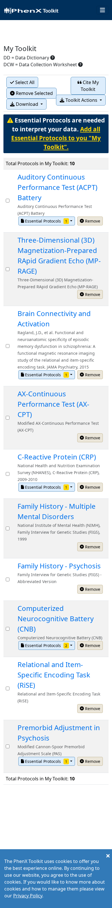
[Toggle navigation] (102, 10)
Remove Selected (34, 93)
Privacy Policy (27, 896)
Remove (92, 221)
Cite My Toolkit (90, 85)
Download (27, 104)
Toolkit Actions (81, 100)
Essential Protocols (45, 221)
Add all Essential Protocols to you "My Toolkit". (56, 138)
